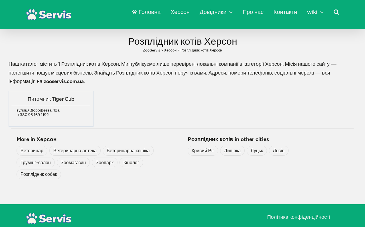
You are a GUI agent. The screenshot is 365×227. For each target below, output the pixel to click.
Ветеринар (32, 150)
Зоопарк (104, 162)
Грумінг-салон (36, 162)
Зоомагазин (73, 162)
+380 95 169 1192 (33, 114)
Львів (279, 150)
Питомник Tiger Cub (51, 99)
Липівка (232, 150)
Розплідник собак (39, 174)
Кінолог (131, 162)
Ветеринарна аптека (75, 150)
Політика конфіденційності (298, 217)
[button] (336, 12)
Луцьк (257, 150)
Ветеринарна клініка (128, 150)
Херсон (180, 12)
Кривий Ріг (203, 150)
